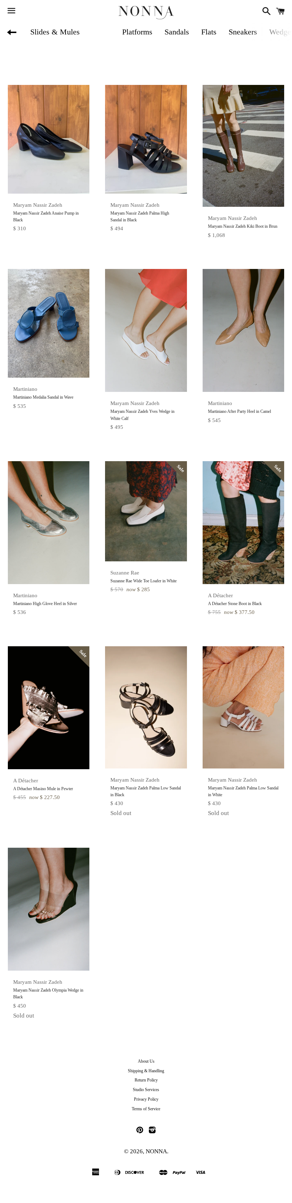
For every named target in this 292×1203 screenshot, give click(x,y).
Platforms (137, 31)
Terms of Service (146, 1108)
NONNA (156, 1151)
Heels (101, 31)
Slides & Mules (55, 31)
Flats (209, 31)
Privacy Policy (146, 1099)
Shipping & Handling (146, 1070)
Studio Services (146, 1089)
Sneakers (243, 31)
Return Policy (146, 1080)
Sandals (177, 31)
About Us (146, 1061)
